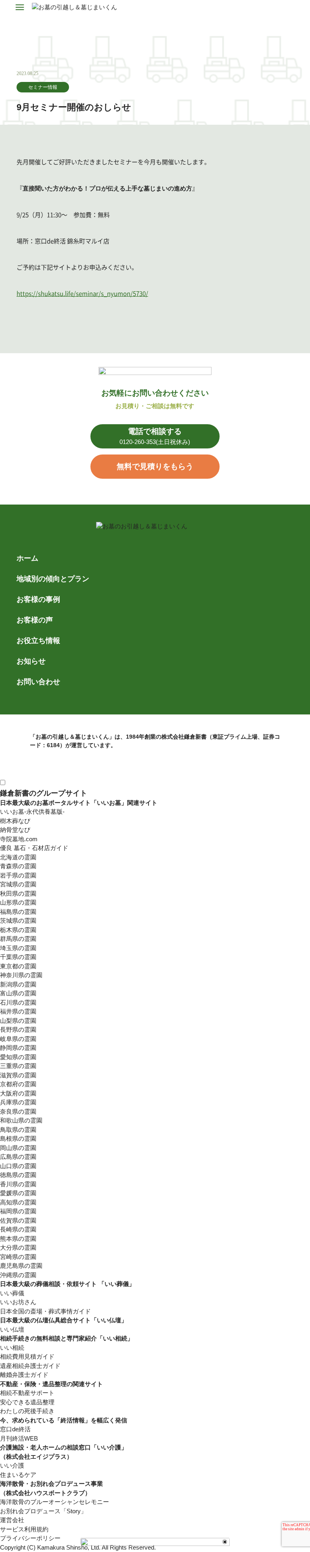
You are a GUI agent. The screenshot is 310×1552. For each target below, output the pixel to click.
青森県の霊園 (18, 866)
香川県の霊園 (18, 1184)
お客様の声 (35, 620)
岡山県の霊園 (18, 1147)
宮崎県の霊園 (18, 1256)
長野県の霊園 (18, 1029)
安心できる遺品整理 (27, 1402)
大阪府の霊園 (18, 1093)
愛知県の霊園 (18, 1057)
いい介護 (12, 1465)
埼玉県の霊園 (18, 948)
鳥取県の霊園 (18, 1129)
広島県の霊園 (18, 1156)
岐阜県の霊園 (18, 1038)
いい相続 (12, 1347)
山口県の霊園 (18, 1165)
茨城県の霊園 (18, 920)
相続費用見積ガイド (27, 1356)
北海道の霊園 (18, 857)
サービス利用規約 (24, 1529)
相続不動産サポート (27, 1392)
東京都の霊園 (18, 966)
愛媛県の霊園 (18, 1193)
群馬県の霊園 (18, 938)
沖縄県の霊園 (18, 1274)
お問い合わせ (38, 682)
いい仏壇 (12, 1329)
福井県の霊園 (18, 1011)
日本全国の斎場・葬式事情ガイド (45, 1311)
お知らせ (31, 661)
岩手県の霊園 (18, 875)
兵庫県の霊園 (18, 1102)
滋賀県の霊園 (18, 1075)
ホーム (27, 558)
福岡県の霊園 (18, 1211)
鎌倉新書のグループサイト (43, 793)
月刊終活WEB (19, 1438)
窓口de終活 (15, 1429)
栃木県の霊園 (18, 929)
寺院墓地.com (19, 839)
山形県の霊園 (18, 902)
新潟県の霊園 (18, 984)
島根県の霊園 (18, 1138)
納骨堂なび (15, 829)
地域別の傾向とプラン (53, 579)
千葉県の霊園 (18, 956)
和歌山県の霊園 (21, 1120)
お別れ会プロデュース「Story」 (43, 1511)
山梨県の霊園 (18, 1020)
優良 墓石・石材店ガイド (34, 847)
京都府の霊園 (18, 1084)
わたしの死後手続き (27, 1410)
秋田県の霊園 (18, 893)
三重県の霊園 (18, 1065)
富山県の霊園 (18, 993)
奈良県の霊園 (18, 1111)
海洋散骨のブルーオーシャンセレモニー (54, 1501)
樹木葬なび (15, 820)
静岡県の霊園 (18, 1047)
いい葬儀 (12, 1293)
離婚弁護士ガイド (24, 1374)
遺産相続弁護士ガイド (30, 1365)
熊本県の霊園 (18, 1238)
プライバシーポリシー (30, 1538)
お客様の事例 (38, 599)
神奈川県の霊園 (21, 975)
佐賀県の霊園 (18, 1220)
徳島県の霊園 (18, 1174)
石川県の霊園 (18, 1002)
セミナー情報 (42, 87)
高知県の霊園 (18, 1202)
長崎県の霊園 (18, 1229)
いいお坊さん (18, 1302)
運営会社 (12, 1519)
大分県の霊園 (18, 1247)
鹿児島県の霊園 (21, 1265)
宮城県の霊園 (18, 884)
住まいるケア (18, 1474)
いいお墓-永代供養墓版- (32, 811)
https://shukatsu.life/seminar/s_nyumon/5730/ (82, 293)
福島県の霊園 (18, 911)
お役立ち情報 (38, 641)
